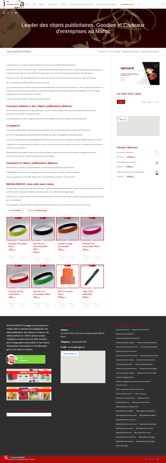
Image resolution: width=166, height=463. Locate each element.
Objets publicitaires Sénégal (145, 441)
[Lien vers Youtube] (16, 13)
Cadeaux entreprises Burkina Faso (127, 347)
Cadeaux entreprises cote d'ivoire (127, 355)
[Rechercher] (139, 4)
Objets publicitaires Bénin (147, 415)
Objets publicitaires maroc (142, 433)
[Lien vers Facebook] (12, 13)
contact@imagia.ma (76, 347)
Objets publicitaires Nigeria (125, 441)
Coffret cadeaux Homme (124, 394)
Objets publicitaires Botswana (145, 411)
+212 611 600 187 (79, 342)
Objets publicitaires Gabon (147, 424)
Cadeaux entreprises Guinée (145, 360)
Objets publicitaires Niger (146, 437)
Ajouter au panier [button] (13, 257)
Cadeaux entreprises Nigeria (125, 373)
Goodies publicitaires (122, 402)
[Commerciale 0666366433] (6, 457)
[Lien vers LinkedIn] (4, 13)
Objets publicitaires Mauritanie (126, 437)
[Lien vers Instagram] (8, 13)
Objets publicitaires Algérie (125, 411)
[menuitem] (12, 4)
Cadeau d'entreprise (122, 330)
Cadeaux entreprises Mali (124, 364)
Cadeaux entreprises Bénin (149, 347)
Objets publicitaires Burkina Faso (126, 415)
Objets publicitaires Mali (124, 433)
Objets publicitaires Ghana (124, 428)
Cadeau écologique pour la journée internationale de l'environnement (133, 383)
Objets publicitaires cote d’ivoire (126, 424)
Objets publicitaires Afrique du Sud (127, 407)
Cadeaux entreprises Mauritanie (126, 368)
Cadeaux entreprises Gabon (149, 355)
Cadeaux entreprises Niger (148, 368)
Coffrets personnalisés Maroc (125, 398)
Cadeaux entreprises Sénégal (146, 373)
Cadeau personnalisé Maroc (125, 334)
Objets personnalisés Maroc (141, 402)
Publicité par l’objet (122, 446)
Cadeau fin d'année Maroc (140, 330)
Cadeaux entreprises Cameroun (126, 351)
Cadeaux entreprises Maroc (144, 364)
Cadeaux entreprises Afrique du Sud (127, 338)
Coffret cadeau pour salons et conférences (130, 389)
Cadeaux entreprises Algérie (125, 343)
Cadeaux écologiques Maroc (125, 377)
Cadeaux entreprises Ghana (125, 360)
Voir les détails (23, 257)
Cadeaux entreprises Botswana (147, 343)
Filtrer (121, 102)
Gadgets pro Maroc (143, 398)
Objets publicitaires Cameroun (126, 420)
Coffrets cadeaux (140, 394)
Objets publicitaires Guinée (144, 428)
